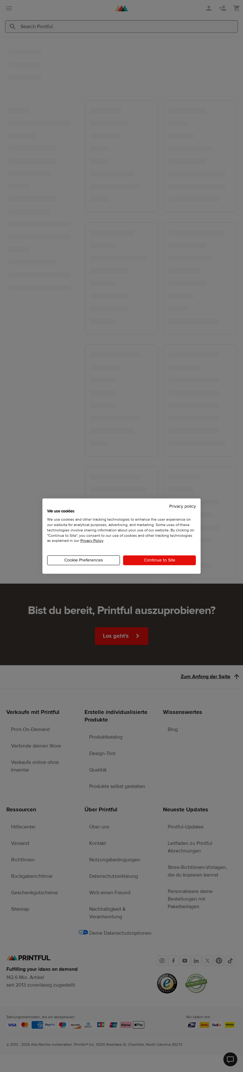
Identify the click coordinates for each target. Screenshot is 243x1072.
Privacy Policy (91, 540)
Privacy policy (182, 506)
